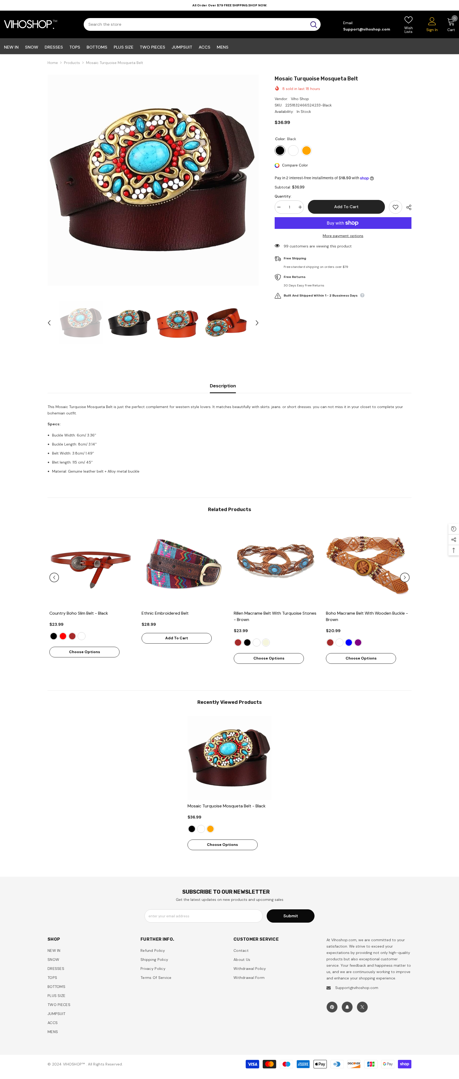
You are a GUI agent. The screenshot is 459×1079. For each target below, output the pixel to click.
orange (210, 829)
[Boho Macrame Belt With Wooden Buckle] (368, 565)
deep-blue (349, 642)
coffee (82, 636)
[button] (49, 323)
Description (223, 386)
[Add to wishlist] (395, 207)
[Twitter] (362, 1007)
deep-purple (358, 642)
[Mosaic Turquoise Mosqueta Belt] (230, 758)
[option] (153, 180)
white (339, 642)
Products (72, 62)
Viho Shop (300, 98)
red (63, 636)
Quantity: (283, 196)
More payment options (343, 235)
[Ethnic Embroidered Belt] (184, 565)
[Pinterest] (332, 1007)
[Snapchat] (347, 1007)
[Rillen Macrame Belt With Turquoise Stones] (276, 565)
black (54, 636)
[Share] (406, 207)
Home (53, 62)
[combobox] (195, 24)
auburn (201, 829)
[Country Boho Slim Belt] (91, 565)
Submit (290, 916)
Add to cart (346, 206)
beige (266, 642)
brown (72, 636)
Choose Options (84, 651)
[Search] (202, 24)
